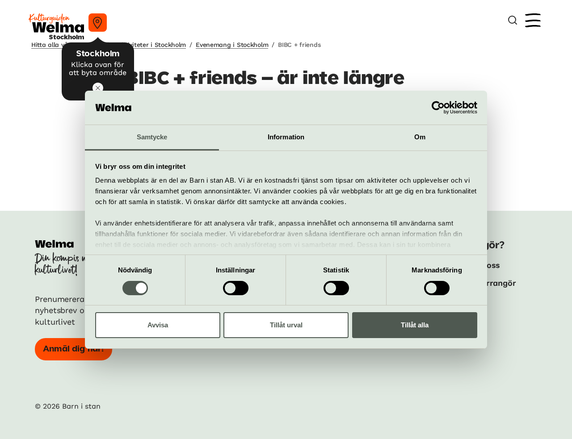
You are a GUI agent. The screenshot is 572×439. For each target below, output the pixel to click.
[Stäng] (98, 88)
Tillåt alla (415, 325)
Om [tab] (419, 137)
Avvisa (157, 325)
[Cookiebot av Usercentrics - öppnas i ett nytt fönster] (438, 107)
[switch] (235, 288)
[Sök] (512, 20)
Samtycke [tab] (152, 137)
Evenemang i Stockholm (232, 44)
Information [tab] (286, 137)
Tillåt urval (286, 325)
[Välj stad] (97, 22)
